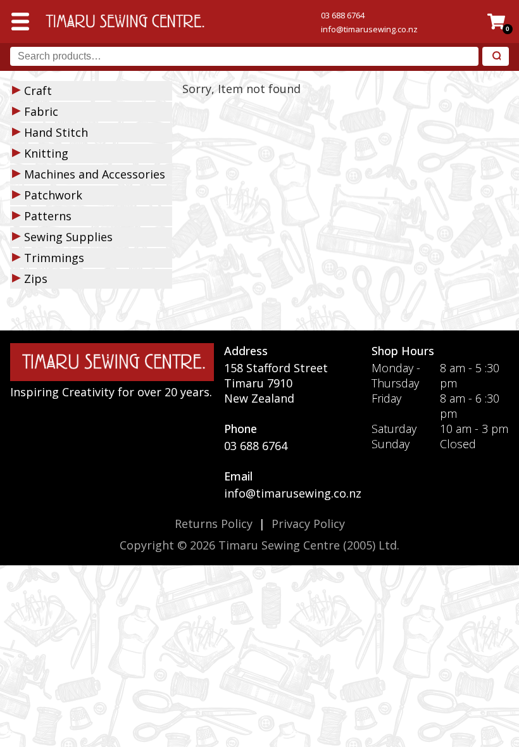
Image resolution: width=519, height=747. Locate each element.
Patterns (48, 215)
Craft (38, 90)
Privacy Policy (308, 523)
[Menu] (20, 21)
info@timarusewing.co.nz (369, 29)
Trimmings (54, 257)
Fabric (41, 111)
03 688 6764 (343, 15)
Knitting (46, 153)
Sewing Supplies (68, 236)
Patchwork (53, 195)
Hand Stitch (56, 132)
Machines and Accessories (94, 174)
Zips (35, 278)
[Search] (495, 56)
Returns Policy (214, 523)
